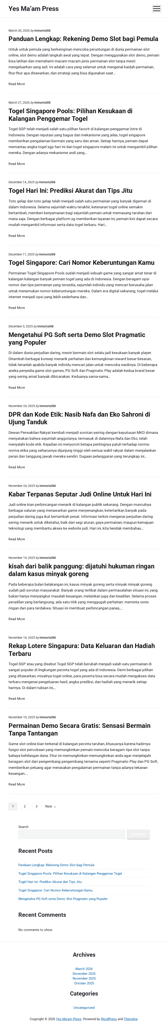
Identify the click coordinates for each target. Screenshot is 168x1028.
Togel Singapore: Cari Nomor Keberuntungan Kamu (81, 262)
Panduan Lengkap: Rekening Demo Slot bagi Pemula (83, 39)
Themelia (130, 1019)
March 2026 (84, 969)
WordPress (109, 1019)
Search (23, 827)
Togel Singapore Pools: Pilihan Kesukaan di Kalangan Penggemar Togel (71, 114)
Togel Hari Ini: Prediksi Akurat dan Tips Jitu (70, 190)
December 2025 (84, 974)
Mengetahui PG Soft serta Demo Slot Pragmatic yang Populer (63, 899)
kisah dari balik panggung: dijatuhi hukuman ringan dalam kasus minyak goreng (81, 570)
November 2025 (84, 978)
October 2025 (84, 983)
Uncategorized (84, 1008)
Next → (50, 806)
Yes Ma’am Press (68, 1019)
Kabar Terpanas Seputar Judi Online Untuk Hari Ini (80, 494)
